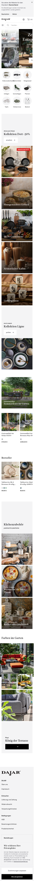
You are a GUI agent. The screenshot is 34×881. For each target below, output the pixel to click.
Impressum (5, 789)
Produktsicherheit (8, 829)
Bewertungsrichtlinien (9, 824)
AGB (3, 820)
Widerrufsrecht (7, 804)
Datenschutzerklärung (21, 861)
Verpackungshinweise (9, 809)
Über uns (5, 784)
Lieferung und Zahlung (9, 800)
